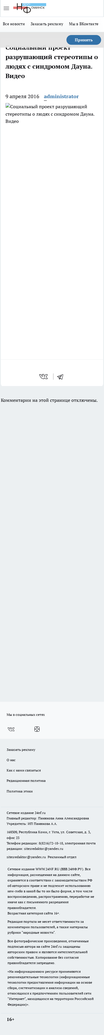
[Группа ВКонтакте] (11, 729)
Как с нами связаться (24, 770)
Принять (84, 39)
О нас (11, 760)
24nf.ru (40, 813)
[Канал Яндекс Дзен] (37, 729)
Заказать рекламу (47, 23)
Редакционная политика (26, 780)
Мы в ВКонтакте (84, 23)
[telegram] (62, 377)
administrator (61, 96)
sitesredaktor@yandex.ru (43, 848)
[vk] (44, 377)
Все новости (14, 23)
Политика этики (20, 791)
